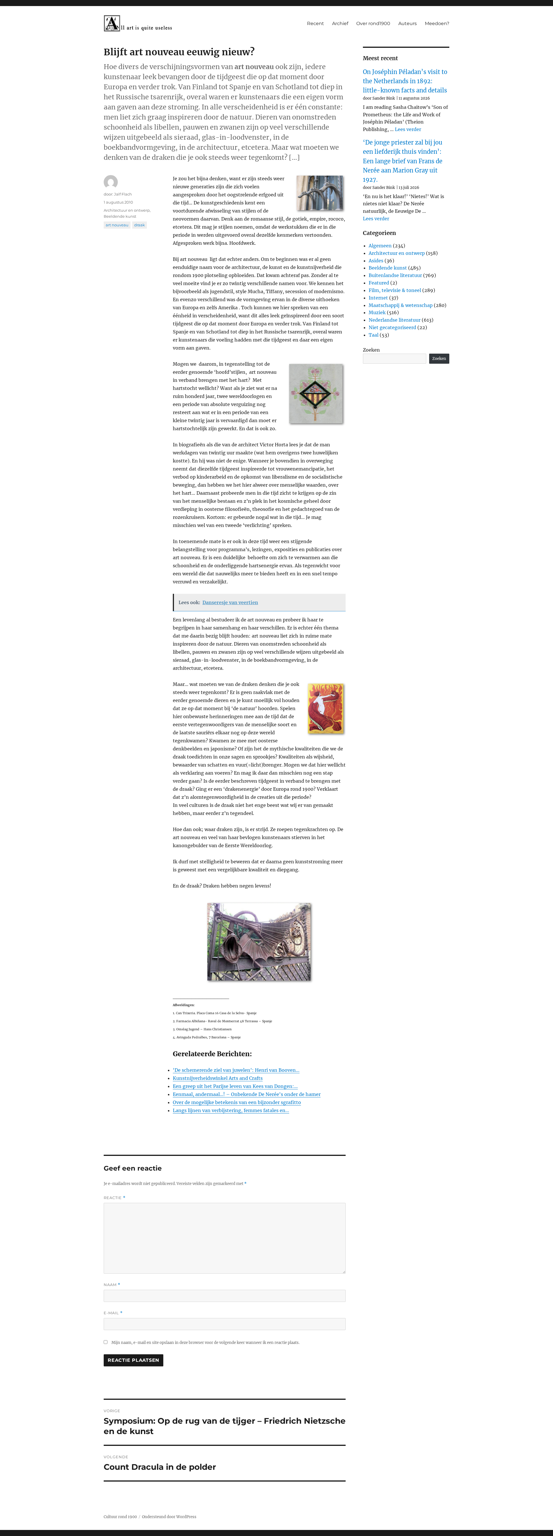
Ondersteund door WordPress (169, 1516)
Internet (378, 298)
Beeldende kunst (120, 216)
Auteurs (407, 23)
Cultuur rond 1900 (120, 1516)
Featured (379, 283)
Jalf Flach (123, 194)
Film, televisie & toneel (395, 290)
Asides (376, 260)
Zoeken (371, 350)
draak (139, 225)
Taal (373, 335)
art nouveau (117, 225)
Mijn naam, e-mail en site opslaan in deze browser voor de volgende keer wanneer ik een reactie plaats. (205, 1342)
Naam (112, 1284)
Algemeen (380, 246)
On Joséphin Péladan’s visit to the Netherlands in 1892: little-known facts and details (405, 81)
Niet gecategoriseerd (392, 327)
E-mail (113, 1313)
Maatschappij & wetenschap (401, 305)
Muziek (377, 312)
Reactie (115, 1197)
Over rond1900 (373, 23)
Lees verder (408, 129)
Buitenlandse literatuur (395, 275)
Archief (340, 23)
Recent (315, 23)
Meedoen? (437, 23)
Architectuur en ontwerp (127, 210)
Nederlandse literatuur (395, 320)
